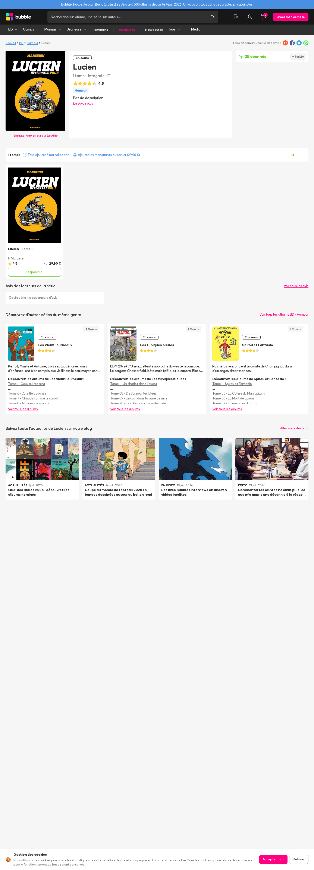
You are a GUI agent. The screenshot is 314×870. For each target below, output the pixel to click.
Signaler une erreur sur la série (35, 135)
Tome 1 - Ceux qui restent (26, 384)
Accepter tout (273, 859)
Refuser (299, 859)
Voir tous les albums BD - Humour (284, 314)
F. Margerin (16, 258)
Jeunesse (74, 29)
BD (10, 29)
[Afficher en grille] (292, 155)
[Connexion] (249, 17)
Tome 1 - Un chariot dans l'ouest (133, 384)
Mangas (50, 29)
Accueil (11, 43)
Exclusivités (127, 30)
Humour (32, 43)
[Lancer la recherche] (212, 17)
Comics (28, 29)
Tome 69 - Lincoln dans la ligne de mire (138, 398)
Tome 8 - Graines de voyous (28, 403)
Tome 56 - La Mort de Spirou (233, 398)
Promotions (100, 30)
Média (195, 29)
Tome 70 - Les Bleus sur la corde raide (138, 403)
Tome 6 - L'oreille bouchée (27, 393)
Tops (172, 29)
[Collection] (236, 17)
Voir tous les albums (23, 409)
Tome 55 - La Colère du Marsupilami (238, 393)
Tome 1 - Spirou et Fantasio (232, 384)
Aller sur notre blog (294, 428)
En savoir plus (243, 4)
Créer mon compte (290, 17)
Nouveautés (154, 30)
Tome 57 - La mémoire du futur (235, 403)
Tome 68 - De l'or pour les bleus (133, 393)
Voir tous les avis (296, 286)
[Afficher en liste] (301, 155)
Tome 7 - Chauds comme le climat (33, 398)
